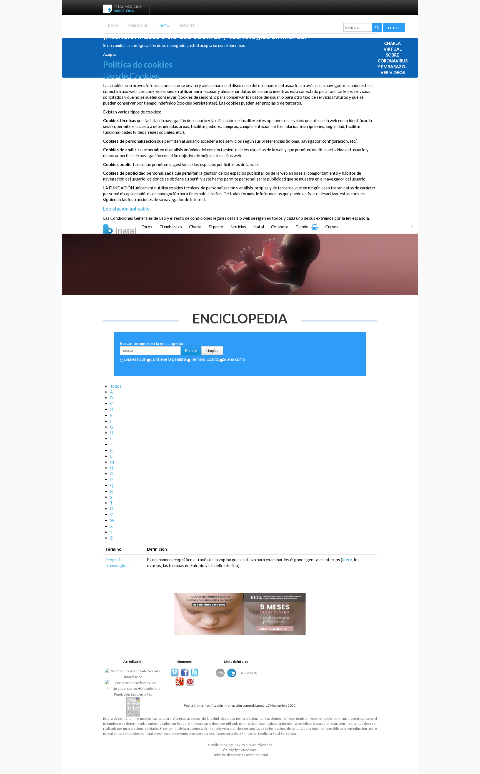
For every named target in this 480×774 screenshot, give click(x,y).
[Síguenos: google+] (179, 681)
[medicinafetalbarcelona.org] (123, 8)
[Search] (377, 27)
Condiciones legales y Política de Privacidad (240, 745)
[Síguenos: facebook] (184, 672)
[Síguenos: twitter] (194, 672)
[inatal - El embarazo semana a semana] (126, 228)
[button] (394, 27)
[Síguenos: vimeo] (174, 672)
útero (347, 559)
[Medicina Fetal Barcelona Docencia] (247, 672)
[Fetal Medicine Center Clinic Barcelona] (220, 673)
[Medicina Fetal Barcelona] (231, 673)
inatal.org (152, 733)
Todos (115, 386)
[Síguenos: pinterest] (189, 681)
